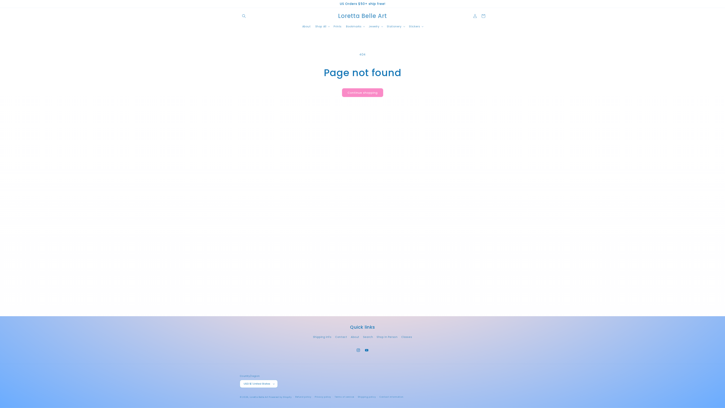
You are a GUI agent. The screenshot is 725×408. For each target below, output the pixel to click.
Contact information (391, 396)
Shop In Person (387, 337)
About (355, 337)
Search (368, 337)
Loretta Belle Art (259, 397)
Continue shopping (363, 93)
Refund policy (303, 396)
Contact (341, 337)
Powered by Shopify (280, 397)
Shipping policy (367, 396)
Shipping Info (322, 337)
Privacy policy (323, 396)
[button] (244, 16)
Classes (406, 337)
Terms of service (344, 396)
